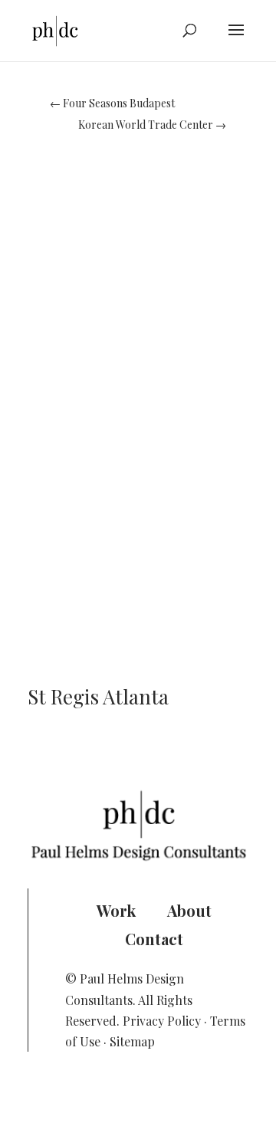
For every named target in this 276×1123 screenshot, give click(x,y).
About (189, 910)
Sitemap (132, 1041)
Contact (154, 938)
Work (116, 910)
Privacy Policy (162, 1021)
